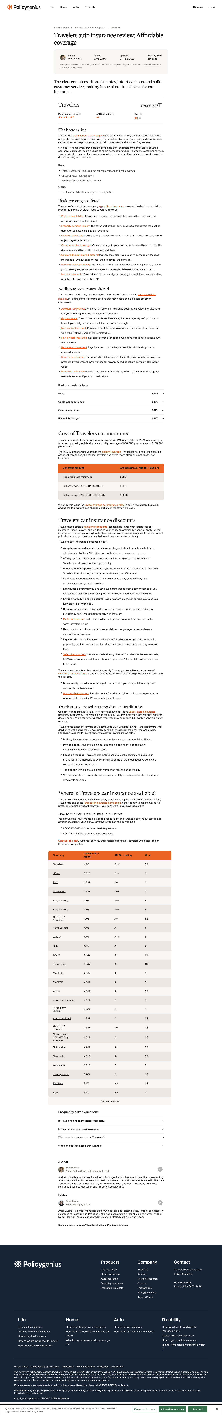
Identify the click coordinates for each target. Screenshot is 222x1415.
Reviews (116, 28)
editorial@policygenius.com (112, 1225)
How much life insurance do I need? (38, 1341)
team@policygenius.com (188, 1270)
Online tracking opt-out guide (45, 1366)
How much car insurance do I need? (134, 1332)
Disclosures (102, 1366)
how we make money (72, 67)
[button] (109, 1101)
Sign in (211, 7)
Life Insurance (109, 1270)
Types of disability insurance (178, 1336)
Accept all (198, 1409)
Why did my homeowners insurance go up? (88, 1342)
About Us (142, 1270)
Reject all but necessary (172, 1409)
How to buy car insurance (128, 1327)
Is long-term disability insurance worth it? (183, 1347)
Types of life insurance (30, 1327)
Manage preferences (144, 1409)
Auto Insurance (109, 1279)
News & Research (147, 1279)
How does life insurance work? (35, 1346)
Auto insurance (61, 28)
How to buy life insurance (32, 1337)
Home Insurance (110, 1274)
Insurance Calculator (112, 1288)
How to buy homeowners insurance (86, 1327)
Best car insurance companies (90, 28)
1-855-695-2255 (183, 1274)
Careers (142, 1284)
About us (198, 7)
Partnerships (144, 1288)
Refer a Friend (145, 1298)
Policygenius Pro (146, 1293)
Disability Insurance (112, 1284)
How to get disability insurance (179, 1340)
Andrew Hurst (74, 59)
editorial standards (152, 64)
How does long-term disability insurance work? (179, 1329)
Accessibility (68, 1366)
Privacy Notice (21, 1366)
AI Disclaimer (117, 1366)
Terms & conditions (85, 1366)
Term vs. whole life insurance (34, 1332)
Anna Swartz (100, 59)
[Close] (217, 1409)
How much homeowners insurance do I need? (88, 1334)
